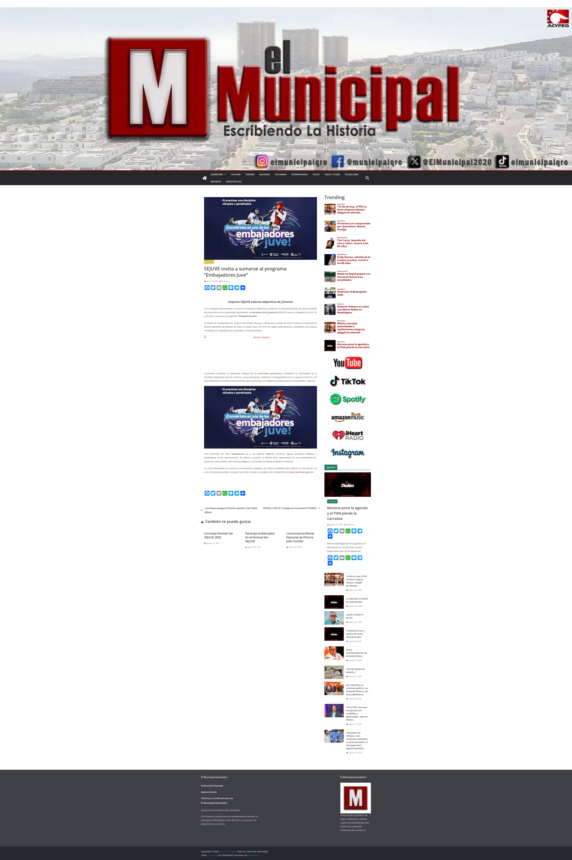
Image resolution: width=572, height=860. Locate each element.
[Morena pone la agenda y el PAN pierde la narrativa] (347, 484)
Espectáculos (234, 181)
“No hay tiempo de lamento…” (355, 670)
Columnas (281, 174)
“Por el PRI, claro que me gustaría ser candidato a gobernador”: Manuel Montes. (356, 713)
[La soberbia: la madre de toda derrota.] (334, 602)
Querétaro (217, 174)
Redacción (226, 281)
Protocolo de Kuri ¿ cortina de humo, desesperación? (355, 633)
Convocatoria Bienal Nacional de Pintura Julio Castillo (300, 537)
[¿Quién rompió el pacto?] (334, 618)
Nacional (264, 174)
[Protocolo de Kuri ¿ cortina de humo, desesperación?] (334, 636)
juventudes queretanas (269, 373)
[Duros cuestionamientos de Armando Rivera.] (334, 655)
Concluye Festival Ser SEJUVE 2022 (218, 535)
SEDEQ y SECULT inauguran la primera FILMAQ (289, 508)
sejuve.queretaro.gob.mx (301, 472)
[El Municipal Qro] (286, 9)
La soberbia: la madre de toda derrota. (357, 600)
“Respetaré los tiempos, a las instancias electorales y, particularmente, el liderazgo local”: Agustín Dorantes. (357, 740)
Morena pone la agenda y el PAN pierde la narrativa (347, 513)
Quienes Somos (209, 792)
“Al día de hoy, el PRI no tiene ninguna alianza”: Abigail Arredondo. (356, 581)
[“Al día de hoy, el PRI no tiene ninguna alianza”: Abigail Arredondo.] (334, 583)
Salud (316, 174)
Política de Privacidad (212, 785)
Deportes (216, 181)
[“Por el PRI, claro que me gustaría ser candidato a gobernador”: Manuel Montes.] (334, 716)
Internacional (299, 174)
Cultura (235, 174)
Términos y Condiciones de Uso (217, 798)
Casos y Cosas (332, 174)
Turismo (250, 174)
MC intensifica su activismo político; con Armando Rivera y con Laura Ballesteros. (357, 690)
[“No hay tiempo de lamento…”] (334, 673)
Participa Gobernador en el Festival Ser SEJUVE (260, 537)
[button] (224, 174)
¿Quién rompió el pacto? (354, 616)
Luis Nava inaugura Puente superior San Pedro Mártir (231, 510)
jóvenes (301, 312)
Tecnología (351, 174)
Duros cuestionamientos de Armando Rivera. (356, 652)
